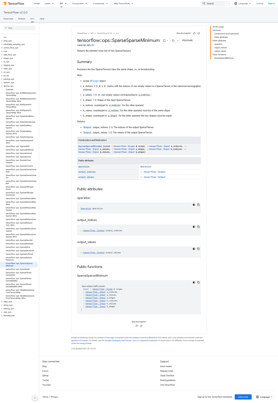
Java (42, 18)
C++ (32, 18)
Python (21, 18)
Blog (44, 366)
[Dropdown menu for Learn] (53, 3)
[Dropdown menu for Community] (107, 3)
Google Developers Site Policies (118, 340)
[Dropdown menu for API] (66, 3)
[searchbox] (19, 28)
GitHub (259, 3)
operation (83, 166)
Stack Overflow (167, 375)
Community (98, 3)
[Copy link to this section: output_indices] (100, 220)
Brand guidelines (167, 380)
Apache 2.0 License (79, 340)
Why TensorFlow (122, 3)
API (61, 3)
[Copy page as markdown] (173, 40)
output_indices (86, 171)
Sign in (271, 3)
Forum (45, 371)
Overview (8, 18)
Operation (145, 166)
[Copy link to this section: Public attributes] (106, 189)
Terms (45, 397)
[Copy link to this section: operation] (94, 198)
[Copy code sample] (198, 204)
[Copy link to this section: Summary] (95, 62)
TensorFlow (82, 33)
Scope (95, 81)
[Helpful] (194, 33)
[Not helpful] (198, 33)
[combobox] (215, 3)
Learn (47, 3)
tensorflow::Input (160, 146)
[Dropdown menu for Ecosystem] (87, 3)
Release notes (166, 371)
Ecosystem (78, 3)
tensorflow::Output (154, 171)
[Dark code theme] (194, 204)
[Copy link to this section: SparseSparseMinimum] (111, 276)
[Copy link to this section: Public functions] (106, 267)
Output (88, 127)
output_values (86, 177)
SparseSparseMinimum (90, 146)
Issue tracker (166, 366)
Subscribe (243, 397)
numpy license (85, 343)
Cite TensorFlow (167, 385)
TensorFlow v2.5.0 (15, 12)
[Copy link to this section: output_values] (100, 242)
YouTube (46, 385)
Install (37, 3)
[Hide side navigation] (35, 398)
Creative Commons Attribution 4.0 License (149, 337)
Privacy (54, 397)
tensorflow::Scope (125, 146)
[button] (19, 41)
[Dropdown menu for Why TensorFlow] (133, 3)
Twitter (45, 380)
